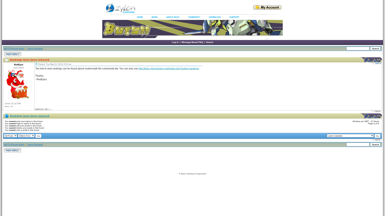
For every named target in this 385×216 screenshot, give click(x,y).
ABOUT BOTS (172, 17)
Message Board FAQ (192, 42)
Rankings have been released (29, 116)
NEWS (155, 17)
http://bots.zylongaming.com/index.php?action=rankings (169, 68)
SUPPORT (234, 17)
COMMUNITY (194, 17)
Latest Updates (35, 48)
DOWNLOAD (215, 17)
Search (209, 42)
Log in (175, 42)
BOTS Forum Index (14, 48)
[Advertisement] (189, 8)
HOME (140, 17)
